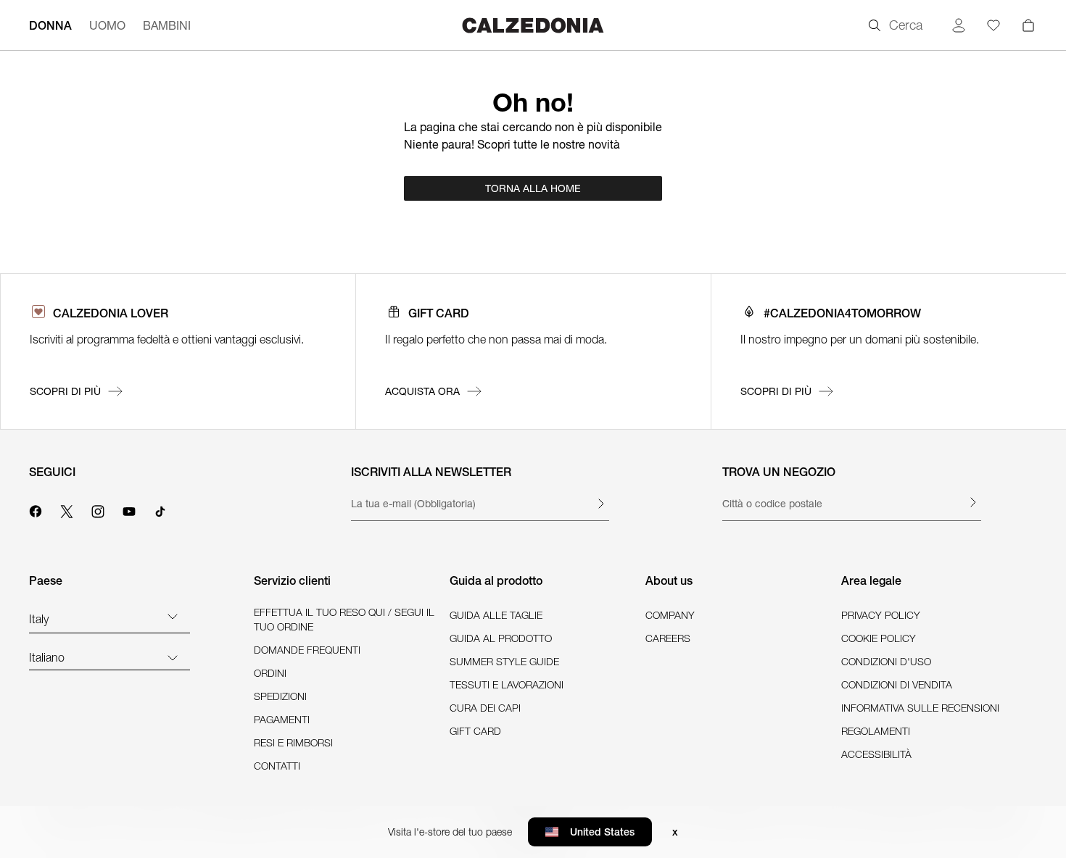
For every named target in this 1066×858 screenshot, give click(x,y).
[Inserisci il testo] (600, 503)
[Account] (958, 25)
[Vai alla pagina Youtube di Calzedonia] (129, 509)
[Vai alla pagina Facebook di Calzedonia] (35, 509)
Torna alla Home (533, 188)
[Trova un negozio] (972, 502)
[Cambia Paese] (172, 616)
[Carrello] (1028, 25)
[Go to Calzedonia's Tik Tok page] (160, 509)
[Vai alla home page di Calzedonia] (533, 25)
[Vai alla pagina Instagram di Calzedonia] (97, 509)
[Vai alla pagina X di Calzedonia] (66, 509)
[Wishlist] (993, 25)
